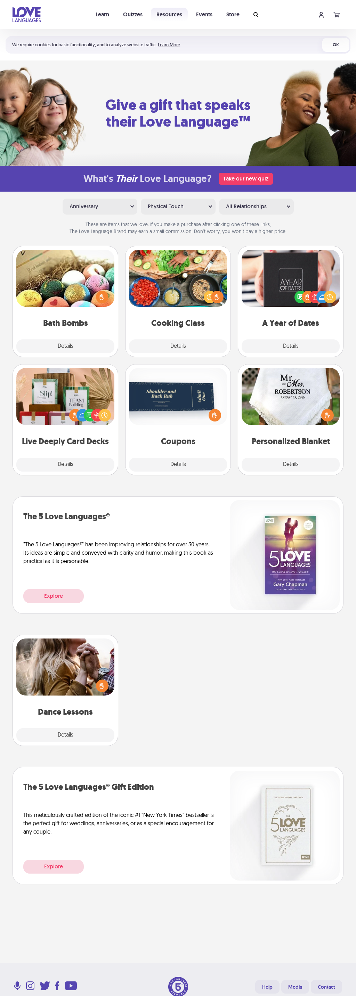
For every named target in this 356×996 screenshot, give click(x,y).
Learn (102, 14)
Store (233, 14)
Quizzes (133, 14)
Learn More (169, 45)
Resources (169, 14)
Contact (326, 987)
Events (204, 14)
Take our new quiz (245, 178)
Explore (53, 596)
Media (295, 987)
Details (65, 346)
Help (267, 987)
